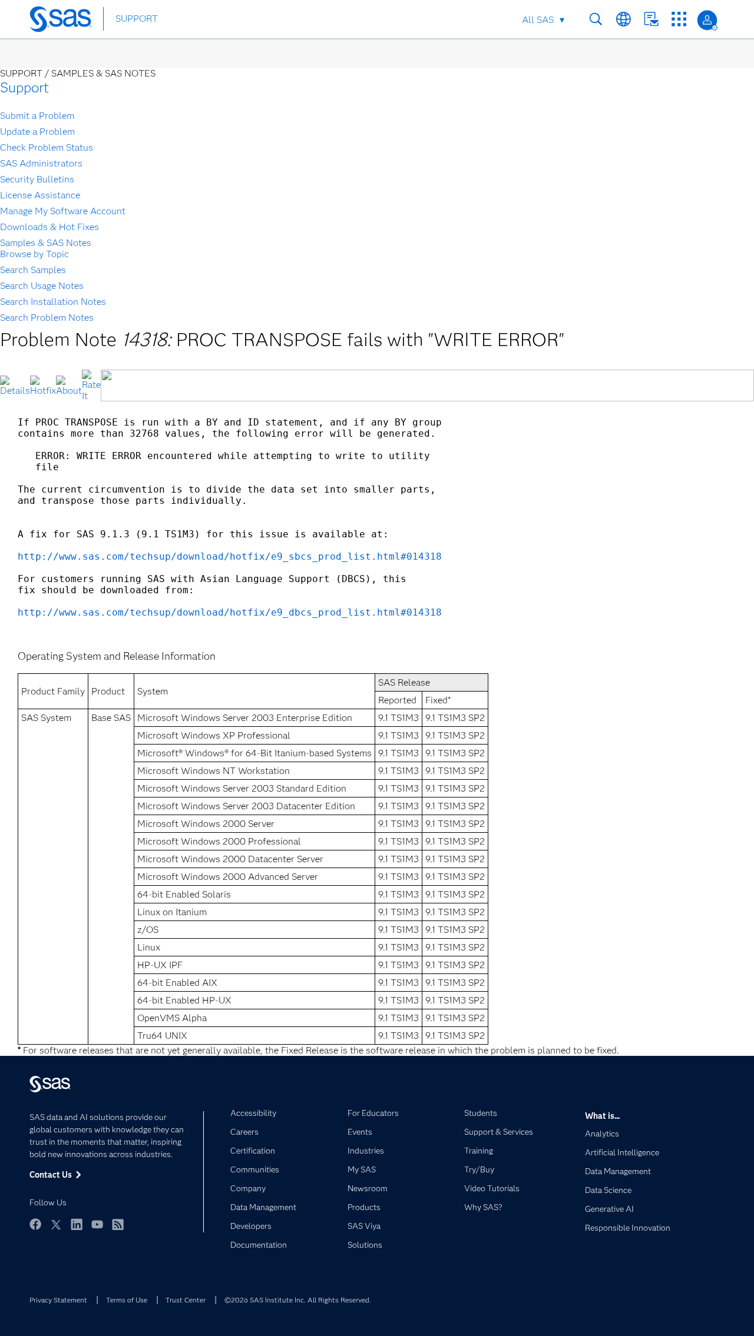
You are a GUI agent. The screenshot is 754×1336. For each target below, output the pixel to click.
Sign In (707, 20)
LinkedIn (76, 1224)
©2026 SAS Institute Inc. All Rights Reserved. (297, 1299)
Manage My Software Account (62, 211)
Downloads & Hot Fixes (49, 226)
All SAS (538, 19)
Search (595, 19)
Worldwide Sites (623, 19)
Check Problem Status (46, 147)
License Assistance (40, 195)
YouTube (97, 1224)
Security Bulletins (37, 179)
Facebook (35, 1224)
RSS (118, 1224)
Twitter (56, 1224)
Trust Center (186, 1299)
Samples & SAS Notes (45, 242)
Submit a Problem (37, 115)
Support (24, 87)
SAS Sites (679, 19)
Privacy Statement (58, 1299)
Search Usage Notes (42, 285)
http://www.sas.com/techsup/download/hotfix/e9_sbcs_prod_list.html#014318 (230, 556)
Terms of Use (126, 1299)
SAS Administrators (41, 163)
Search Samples (33, 269)
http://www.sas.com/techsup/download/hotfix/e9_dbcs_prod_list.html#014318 (230, 612)
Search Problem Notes (47, 317)
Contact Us (651, 19)
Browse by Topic (34, 254)
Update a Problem (37, 131)
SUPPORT (136, 18)
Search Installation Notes (53, 301)
